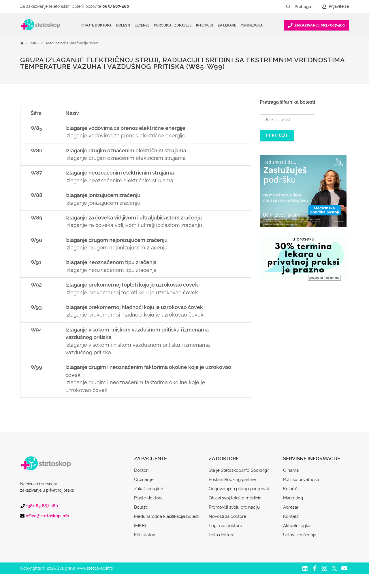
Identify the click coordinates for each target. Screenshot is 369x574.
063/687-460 (115, 6)
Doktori (141, 470)
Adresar (290, 507)
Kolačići (290, 488)
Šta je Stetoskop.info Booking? (239, 470)
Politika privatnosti (301, 479)
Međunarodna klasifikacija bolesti (72, 43)
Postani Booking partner (232, 479)
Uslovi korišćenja (299, 534)
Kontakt (291, 516)
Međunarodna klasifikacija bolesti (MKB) (166, 521)
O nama (291, 470)
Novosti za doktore (227, 516)
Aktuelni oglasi (297, 525)
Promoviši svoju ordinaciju (234, 507)
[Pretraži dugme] (288, 6)
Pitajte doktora (96, 25)
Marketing (293, 498)
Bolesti (141, 507)
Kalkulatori (144, 534)
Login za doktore (225, 525)
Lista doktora (221, 534)
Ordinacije (144, 479)
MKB (35, 43)
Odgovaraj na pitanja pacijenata (239, 488)
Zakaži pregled (148, 488)
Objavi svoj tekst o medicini (235, 498)
